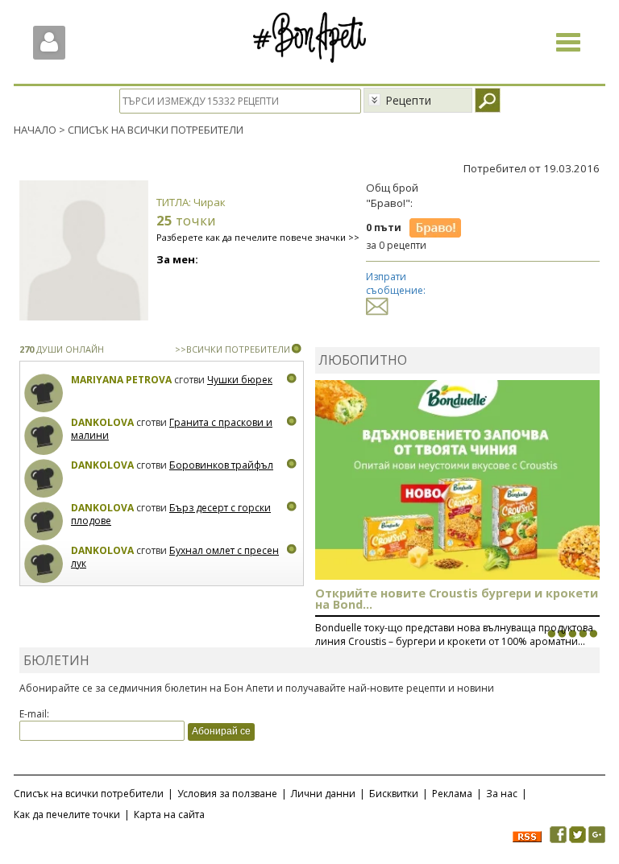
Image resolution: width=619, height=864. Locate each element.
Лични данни (323, 793)
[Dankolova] (44, 436)
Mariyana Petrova (121, 380)
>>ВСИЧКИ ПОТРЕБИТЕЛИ (232, 349)
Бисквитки (393, 793)
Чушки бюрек (239, 380)
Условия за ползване (227, 793)
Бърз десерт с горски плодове (171, 514)
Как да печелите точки (67, 814)
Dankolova (102, 422)
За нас (501, 793)
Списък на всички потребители (89, 793)
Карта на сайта (169, 814)
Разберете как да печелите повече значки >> (257, 237)
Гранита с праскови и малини (171, 428)
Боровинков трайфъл (221, 465)
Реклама (452, 793)
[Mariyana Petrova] (44, 393)
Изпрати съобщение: (396, 283)
